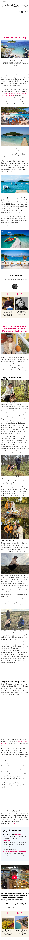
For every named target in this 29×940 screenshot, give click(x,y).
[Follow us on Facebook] (20, 12)
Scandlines (6, 840)
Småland (4, 402)
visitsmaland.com (14, 823)
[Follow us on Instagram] (22, 12)
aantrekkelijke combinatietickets (14, 851)
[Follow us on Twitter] (25, 12)
